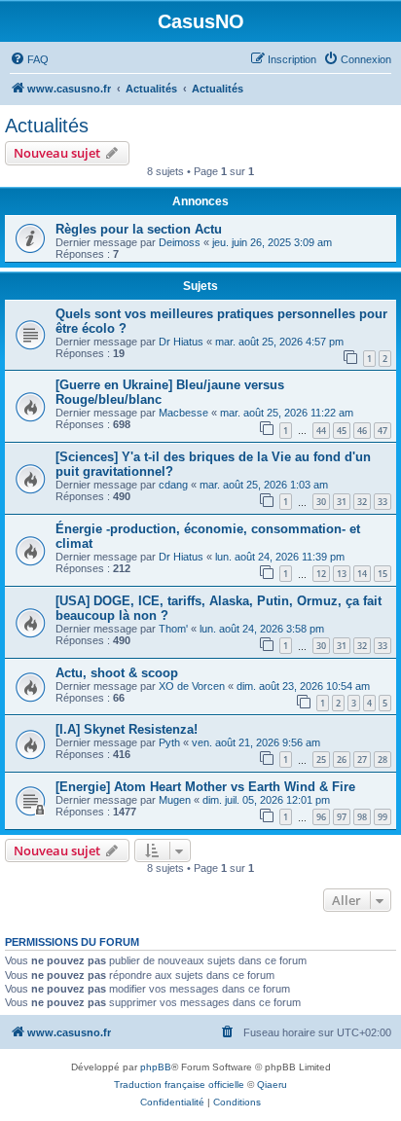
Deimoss (179, 242)
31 (341, 501)
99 (382, 817)
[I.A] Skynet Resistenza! (126, 729)
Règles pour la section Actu (138, 229)
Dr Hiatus (181, 341)
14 (362, 573)
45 (341, 430)
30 (321, 501)
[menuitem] (29, 59)
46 (362, 430)
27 (362, 759)
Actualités (47, 125)
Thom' (173, 628)
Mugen (175, 800)
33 (382, 501)
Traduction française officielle (179, 1084)
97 (341, 817)
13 (341, 573)
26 (341, 759)
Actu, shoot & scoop (116, 673)
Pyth (169, 742)
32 (362, 501)
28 (382, 759)
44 (321, 430)
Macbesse (183, 412)
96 (321, 817)
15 (382, 573)
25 (321, 759)
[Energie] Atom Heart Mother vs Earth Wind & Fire (205, 786)
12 (321, 573)
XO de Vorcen (192, 686)
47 (382, 430)
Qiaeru (272, 1084)
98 (362, 817)
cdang (173, 484)
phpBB (155, 1067)
